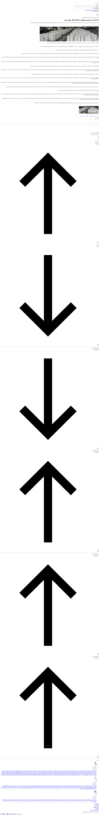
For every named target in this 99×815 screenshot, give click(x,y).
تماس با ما (97, 809)
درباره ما (97, 808)
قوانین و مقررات (96, 806)
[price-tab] (97, 13)
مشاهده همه (96, 803)
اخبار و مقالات (87, 10)
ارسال (97, 132)
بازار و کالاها (96, 8)
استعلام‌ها (94, 10)
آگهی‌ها (97, 10)
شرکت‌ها (91, 10)
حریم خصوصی (96, 807)
